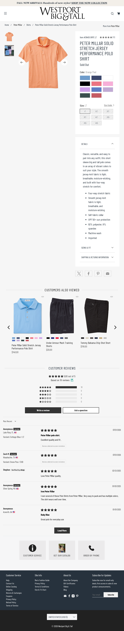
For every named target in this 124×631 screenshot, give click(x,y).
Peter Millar (17, 25)
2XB (108, 117)
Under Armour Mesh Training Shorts (59, 344)
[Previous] (21, 62)
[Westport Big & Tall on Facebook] (69, 596)
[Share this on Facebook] (88, 273)
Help (7, 580)
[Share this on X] (79, 273)
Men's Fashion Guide (42, 580)
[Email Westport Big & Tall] (65, 596)
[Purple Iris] (85, 89)
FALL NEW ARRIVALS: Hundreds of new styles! (62, 3)
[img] (49, 430)
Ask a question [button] (80, 410)
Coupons (9, 596)
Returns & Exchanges (14, 593)
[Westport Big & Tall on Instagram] (73, 596)
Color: (88, 72)
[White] (108, 78)
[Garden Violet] (108, 89)
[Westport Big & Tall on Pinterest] (77, 596)
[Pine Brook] (85, 95)
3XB (85, 123)
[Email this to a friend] (107, 273)
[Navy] (96, 78)
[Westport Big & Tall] (62, 13)
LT (85, 111)
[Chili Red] (96, 83)
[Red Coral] (96, 95)
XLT (96, 111)
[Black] (85, 83)
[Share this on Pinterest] (98, 273)
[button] (106, 37)
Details (84, 144)
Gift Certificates (69, 583)
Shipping (9, 589)
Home (7, 25)
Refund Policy (11, 602)
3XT (85, 117)
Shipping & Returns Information (95, 257)
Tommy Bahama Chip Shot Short (95, 342)
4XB (96, 123)
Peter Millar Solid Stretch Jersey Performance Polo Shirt (26, 346)
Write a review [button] (43, 410)
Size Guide (108, 105)
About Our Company (71, 580)
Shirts (28, 25)
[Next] (64, 62)
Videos (66, 586)
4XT (96, 117)
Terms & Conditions (42, 586)
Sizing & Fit (86, 247)
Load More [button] (62, 530)
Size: (96, 105)
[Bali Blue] (96, 89)
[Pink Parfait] (108, 83)
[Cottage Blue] (85, 78)
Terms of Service (12, 605)
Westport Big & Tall (65, 626)
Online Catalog (11, 586)
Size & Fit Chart (40, 589)
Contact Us (10, 583)
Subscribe (111, 595)
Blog (65, 589)
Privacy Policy (11, 599)
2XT (108, 111)
